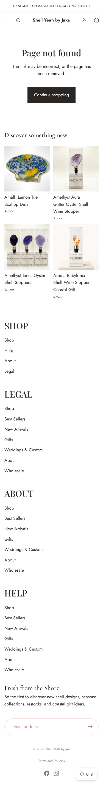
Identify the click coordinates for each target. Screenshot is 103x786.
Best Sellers (14, 419)
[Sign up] (90, 726)
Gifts (8, 439)
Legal (9, 371)
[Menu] (6, 20)
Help (8, 350)
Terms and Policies (51, 760)
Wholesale (14, 471)
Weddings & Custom (23, 450)
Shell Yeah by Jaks (58, 749)
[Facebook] (46, 773)
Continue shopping (51, 95)
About (10, 361)
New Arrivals (16, 429)
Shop (9, 340)
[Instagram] (56, 773)
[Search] (18, 20)
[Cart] (96, 20)
